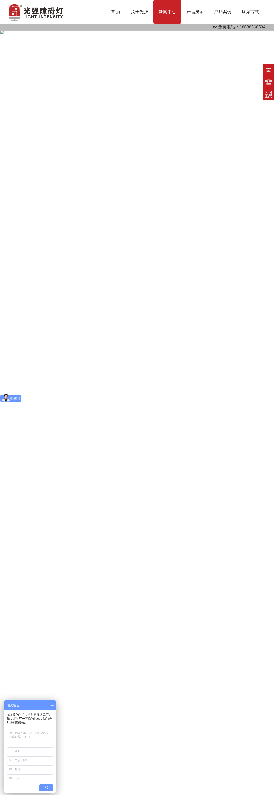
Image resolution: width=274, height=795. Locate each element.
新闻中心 (167, 11)
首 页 (116, 11)
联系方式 (250, 11)
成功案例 (222, 11)
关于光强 (139, 11)
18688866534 (252, 27)
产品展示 (195, 11)
